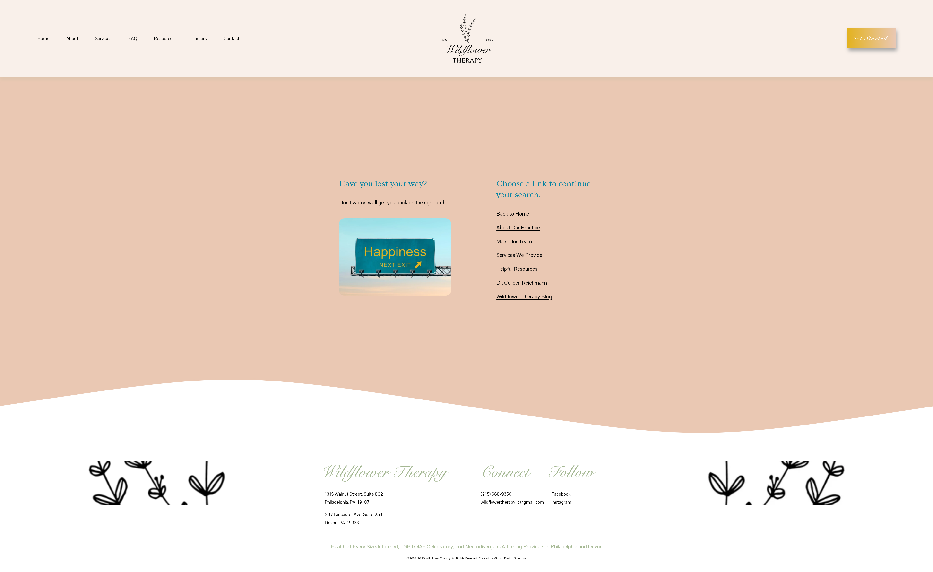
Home (43, 38)
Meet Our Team (514, 241)
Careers (199, 38)
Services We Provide (519, 254)
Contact (231, 38)
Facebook (561, 494)
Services (103, 38)
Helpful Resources (516, 268)
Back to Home (512, 213)
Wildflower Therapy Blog (524, 296)
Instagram (561, 502)
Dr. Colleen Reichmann (521, 282)
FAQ (132, 38)
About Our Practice (518, 227)
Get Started (871, 38)
